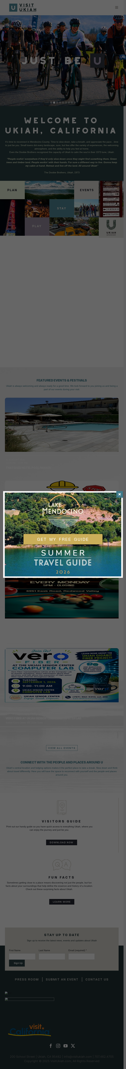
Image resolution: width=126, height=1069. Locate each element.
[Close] (119, 494)
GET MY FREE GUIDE (63, 539)
